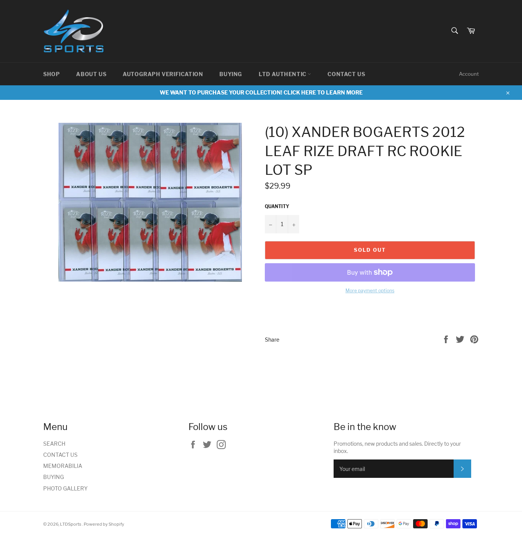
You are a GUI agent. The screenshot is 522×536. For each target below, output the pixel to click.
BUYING (230, 74)
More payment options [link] (369, 290)
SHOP (51, 74)
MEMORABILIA (62, 466)
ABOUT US (91, 74)
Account (469, 74)
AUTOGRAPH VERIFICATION (163, 74)
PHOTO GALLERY (65, 488)
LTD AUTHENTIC (283, 74)
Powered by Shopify (104, 524)
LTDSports (71, 524)
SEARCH (54, 443)
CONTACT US (346, 74)
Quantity (277, 206)
